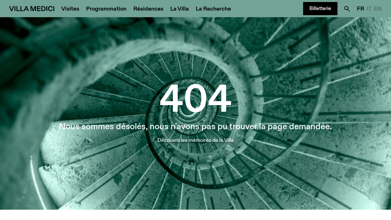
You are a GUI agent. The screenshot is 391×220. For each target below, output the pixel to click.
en (378, 9)
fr (360, 9)
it (369, 9)
